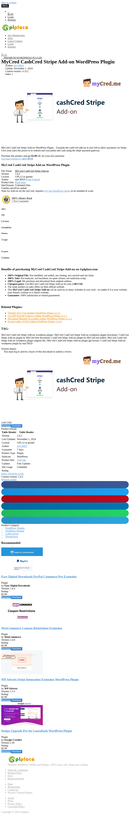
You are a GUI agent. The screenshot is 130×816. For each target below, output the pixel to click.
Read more (20, 182)
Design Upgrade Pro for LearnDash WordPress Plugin (36, 730)
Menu (5, 6)
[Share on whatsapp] (65, 513)
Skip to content (8, 2)
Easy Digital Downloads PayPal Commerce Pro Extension (39, 576)
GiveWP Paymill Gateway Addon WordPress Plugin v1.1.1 (37, 315)
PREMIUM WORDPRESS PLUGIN (22, 57)
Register (12, 20)
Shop (10, 784)
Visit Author (33, 179)
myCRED (19, 65)
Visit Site (21, 460)
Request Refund (16, 778)
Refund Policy (15, 773)
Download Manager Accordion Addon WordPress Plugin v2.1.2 (40, 318)
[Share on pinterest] (65, 498)
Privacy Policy (15, 803)
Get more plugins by (17, 158)
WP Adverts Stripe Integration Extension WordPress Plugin (40, 679)
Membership (14, 787)
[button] (9, 479)
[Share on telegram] (65, 520)
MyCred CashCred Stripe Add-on (32, 171)
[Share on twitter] (65, 491)
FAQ (10, 775)
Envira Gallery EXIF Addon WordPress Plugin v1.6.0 (35, 321)
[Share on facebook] (65, 484)
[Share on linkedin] (65, 506)
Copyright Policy (16, 806)
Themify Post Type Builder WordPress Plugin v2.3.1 (34, 313)
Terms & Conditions (18, 770)
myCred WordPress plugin (57, 191)
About (11, 798)
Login (11, 17)
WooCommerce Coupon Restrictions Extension (31, 628)
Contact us (13, 789)
